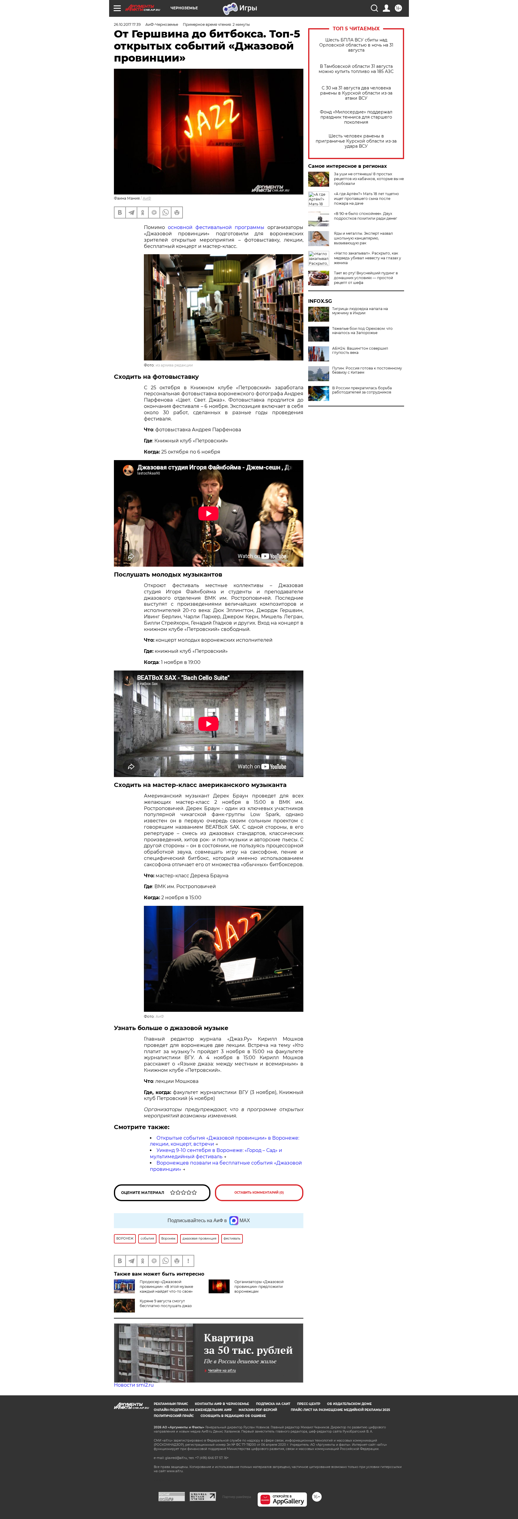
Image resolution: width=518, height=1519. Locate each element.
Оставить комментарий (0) (259, 1193)
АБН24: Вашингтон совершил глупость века (360, 350)
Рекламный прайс (171, 1404)
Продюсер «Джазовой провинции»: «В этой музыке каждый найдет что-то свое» (166, 1286)
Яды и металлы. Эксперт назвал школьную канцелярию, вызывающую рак (363, 238)
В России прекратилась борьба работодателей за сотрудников (362, 390)
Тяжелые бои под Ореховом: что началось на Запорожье (362, 331)
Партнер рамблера (236, 1497)
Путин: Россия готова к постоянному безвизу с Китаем (367, 370)
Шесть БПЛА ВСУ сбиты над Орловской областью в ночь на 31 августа (356, 45)
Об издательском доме (349, 1404)
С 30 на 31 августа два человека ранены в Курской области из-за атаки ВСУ (356, 93)
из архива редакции (174, 365)
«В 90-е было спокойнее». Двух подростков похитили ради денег (365, 216)
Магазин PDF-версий (258, 1410)
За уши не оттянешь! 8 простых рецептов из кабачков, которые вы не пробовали (369, 179)
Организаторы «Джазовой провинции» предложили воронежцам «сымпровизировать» (246, 1288)
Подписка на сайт (273, 1404)
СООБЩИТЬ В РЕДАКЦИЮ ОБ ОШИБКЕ (233, 1416)
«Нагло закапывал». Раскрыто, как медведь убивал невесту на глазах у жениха (367, 258)
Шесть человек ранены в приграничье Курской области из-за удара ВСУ (356, 141)
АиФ (147, 198)
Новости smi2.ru (134, 1385)
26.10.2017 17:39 (127, 24)
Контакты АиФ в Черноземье (222, 1404)
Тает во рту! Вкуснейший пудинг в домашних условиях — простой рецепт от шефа (366, 278)
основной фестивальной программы (216, 227)
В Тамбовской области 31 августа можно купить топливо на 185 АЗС (356, 69)
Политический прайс (174, 1416)
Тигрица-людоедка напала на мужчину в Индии (360, 311)
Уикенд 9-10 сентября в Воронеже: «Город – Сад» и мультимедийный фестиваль (216, 1153)
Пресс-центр (308, 1404)
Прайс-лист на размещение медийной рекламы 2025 (340, 1410)
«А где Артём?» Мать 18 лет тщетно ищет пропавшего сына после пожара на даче (366, 198)
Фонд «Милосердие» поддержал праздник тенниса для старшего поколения (356, 117)
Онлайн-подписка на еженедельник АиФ (193, 1410)
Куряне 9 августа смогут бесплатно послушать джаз (166, 1303)
